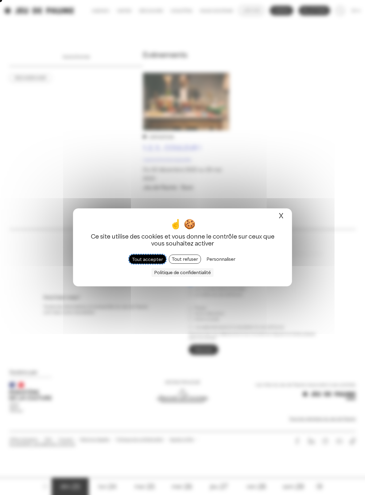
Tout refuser (185, 259)
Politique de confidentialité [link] (182, 272)
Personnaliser (221, 259)
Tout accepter (147, 259)
